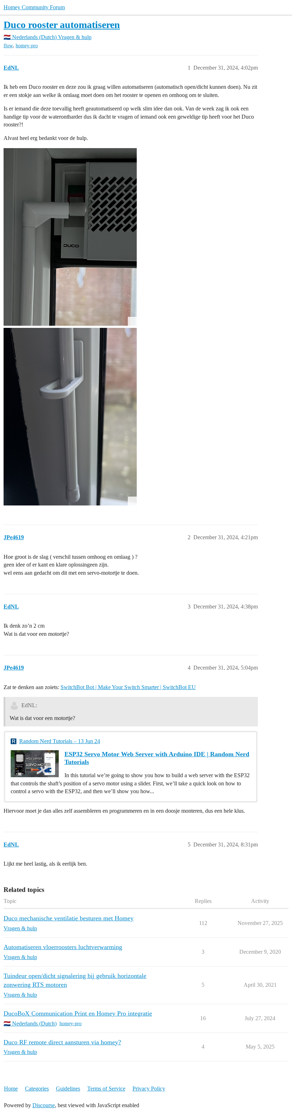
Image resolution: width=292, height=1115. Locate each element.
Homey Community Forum (34, 7)
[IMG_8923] (70, 416)
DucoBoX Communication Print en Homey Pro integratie (78, 1013)
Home (11, 1089)
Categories (37, 1089)
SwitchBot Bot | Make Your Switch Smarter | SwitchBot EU (128, 687)
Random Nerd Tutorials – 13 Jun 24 (59, 741)
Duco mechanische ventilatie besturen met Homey (69, 918)
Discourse (43, 1105)
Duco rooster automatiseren (62, 24)
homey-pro (27, 45)
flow (8, 45)
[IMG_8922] (70, 237)
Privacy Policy (148, 1089)
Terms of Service (106, 1089)
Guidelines (68, 1089)
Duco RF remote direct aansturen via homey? (62, 1042)
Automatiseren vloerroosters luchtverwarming (63, 947)
